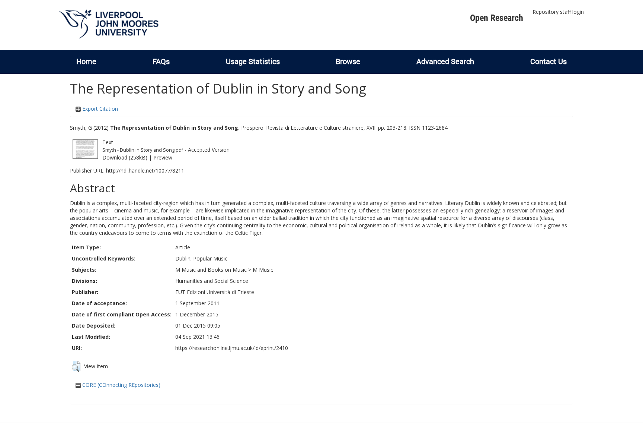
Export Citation (99, 108)
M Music (263, 269)
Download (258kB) (124, 157)
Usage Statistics (253, 61)
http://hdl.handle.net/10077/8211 (145, 170)
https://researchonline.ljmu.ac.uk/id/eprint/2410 (231, 347)
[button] (76, 366)
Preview (162, 157)
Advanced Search (445, 61)
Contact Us (548, 61)
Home (86, 61)
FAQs (161, 61)
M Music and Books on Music (211, 269)
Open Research (496, 18)
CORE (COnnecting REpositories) (120, 384)
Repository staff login (558, 11)
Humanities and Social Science (211, 280)
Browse (348, 61)
